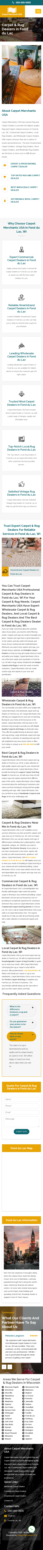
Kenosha (28, 1398)
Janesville (29, 1401)
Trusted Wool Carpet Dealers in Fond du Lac (21, 403)
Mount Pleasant (11, 1433)
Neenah (8, 1427)
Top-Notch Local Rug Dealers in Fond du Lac (21, 448)
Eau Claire (29, 1422)
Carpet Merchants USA (27, 1535)
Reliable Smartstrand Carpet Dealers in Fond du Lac (21, 308)
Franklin (28, 1413)
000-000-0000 (23, 2)
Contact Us (8, 1501)
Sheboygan (9, 1413)
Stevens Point (10, 1410)
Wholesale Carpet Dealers (14, 1486)
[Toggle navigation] (38, 11)
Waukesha (9, 1401)
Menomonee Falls (32, 1387)
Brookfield (29, 1433)
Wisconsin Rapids (12, 1387)
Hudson (28, 1404)
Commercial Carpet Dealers (15, 1491)
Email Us (11, 1516)
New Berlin (9, 1424)
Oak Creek (9, 1422)
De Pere (28, 1424)
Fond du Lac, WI (14, 1520)
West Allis (8, 1393)
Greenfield (29, 1407)
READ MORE (10, 545)
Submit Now (21, 1132)
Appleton (28, 1439)
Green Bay (29, 1410)
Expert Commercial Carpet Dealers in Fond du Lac (21, 260)
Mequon (8, 1439)
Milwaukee (9, 1436)
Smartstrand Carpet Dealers (15, 1496)
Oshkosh (8, 1419)
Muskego (8, 1430)
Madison (28, 1393)
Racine (7, 1416)
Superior (8, 1404)
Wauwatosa (9, 1396)
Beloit (27, 1436)
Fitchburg (28, 1419)
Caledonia (29, 1427)
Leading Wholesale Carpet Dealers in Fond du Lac (21, 356)
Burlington (29, 1430)
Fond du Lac (30, 1416)
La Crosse (29, 1396)
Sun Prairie (9, 1407)
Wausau (8, 1398)
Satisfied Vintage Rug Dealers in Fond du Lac (21, 493)
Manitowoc (29, 1390)
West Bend (9, 1390)
